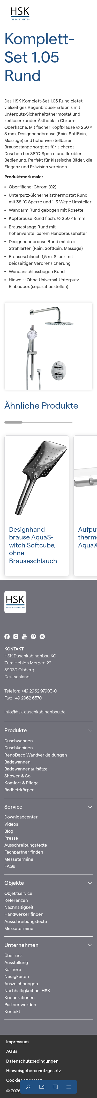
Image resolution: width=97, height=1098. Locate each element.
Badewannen (17, 762)
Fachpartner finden (23, 852)
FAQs (9, 866)
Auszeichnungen (21, 983)
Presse (11, 838)
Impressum (17, 1041)
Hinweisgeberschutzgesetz (33, 1070)
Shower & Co (17, 776)
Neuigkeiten (16, 976)
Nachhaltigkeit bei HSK (27, 990)
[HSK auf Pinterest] (33, 636)
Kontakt (12, 1011)
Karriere (12, 969)
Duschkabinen (18, 747)
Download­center (21, 817)
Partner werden (20, 1004)
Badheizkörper (19, 789)
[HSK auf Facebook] (7, 636)
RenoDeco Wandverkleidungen (35, 755)
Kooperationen (19, 997)
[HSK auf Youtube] (24, 636)
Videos (11, 824)
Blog (8, 831)
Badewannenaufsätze (26, 769)
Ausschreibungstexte (25, 845)
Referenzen (16, 900)
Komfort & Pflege (21, 783)
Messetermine (18, 859)
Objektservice (18, 893)
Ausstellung (16, 962)
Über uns (13, 955)
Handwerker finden (23, 914)
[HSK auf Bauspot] (42, 636)
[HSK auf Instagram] (15, 636)
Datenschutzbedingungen (32, 1061)
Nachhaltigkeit (18, 907)
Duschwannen (18, 740)
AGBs (11, 1051)
